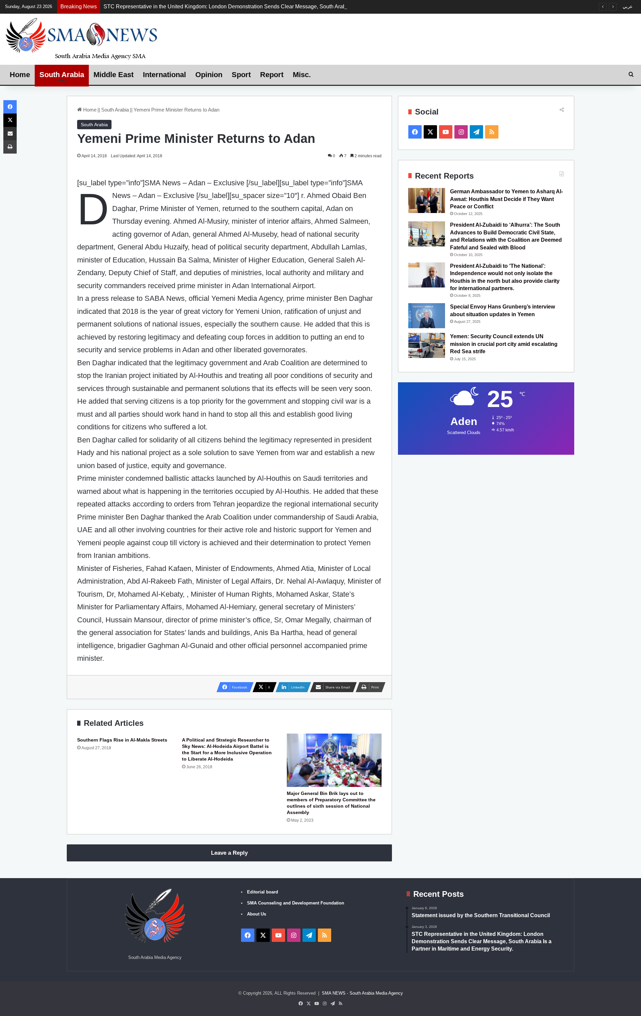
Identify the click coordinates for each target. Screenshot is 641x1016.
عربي (628, 6)
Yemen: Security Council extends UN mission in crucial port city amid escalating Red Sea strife (504, 344)
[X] (10, 120)
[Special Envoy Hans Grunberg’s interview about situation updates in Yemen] (426, 315)
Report (271, 74)
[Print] (10, 147)
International (164, 74)
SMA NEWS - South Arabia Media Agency (362, 993)
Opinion (208, 74)
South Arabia (61, 74)
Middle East (113, 74)
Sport (241, 74)
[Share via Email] (10, 133)
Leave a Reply (229, 853)
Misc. (302, 74)
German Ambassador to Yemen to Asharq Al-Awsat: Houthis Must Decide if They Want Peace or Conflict (506, 199)
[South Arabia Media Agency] (82, 38)
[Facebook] (10, 107)
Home (20, 74)
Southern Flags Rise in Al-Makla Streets (122, 740)
